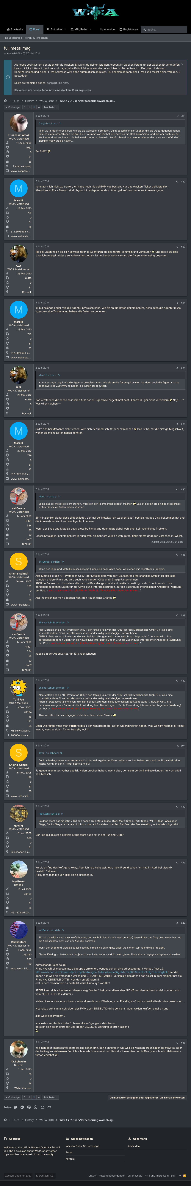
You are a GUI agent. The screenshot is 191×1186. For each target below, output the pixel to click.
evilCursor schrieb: (49, 561)
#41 (183, 745)
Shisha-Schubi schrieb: (52, 622)
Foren (69, 1152)
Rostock (27, 292)
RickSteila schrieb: (49, 813)
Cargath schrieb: (48, 123)
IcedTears (18, 881)
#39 (183, 615)
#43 (183, 862)
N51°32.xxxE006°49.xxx (25, 912)
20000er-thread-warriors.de (27, 735)
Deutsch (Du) (46, 1175)
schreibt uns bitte (57, 82)
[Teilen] (177, 116)
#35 (183, 368)
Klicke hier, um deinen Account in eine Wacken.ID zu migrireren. (53, 90)
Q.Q (18, 265)
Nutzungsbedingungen (111, 1175)
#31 (183, 116)
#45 (183, 1042)
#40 (183, 680)
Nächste (49, 107)
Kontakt (70, 1158)
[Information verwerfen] (182, 65)
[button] (65, 29)
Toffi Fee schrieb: (49, 752)
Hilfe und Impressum (157, 1175)
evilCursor (18, 508)
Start (173, 1175)
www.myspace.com (22, 170)
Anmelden (134, 1146)
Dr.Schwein (18, 1061)
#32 (183, 181)
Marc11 (18, 200)
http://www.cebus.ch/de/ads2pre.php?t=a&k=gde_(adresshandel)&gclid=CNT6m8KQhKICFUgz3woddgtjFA (101, 972)
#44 (183, 923)
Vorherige (14, 107)
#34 (183, 302)
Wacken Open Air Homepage (82, 1146)
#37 (183, 489)
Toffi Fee (18, 699)
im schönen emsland (23, 851)
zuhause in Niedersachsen (26, 968)
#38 (183, 554)
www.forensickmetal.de (24, 604)
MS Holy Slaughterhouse (25, 730)
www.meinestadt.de (22, 236)
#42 (183, 806)
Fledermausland (22, 166)
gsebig (18, 825)
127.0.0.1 (27, 544)
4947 (29, 539)
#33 (183, 246)
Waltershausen (23, 1088)
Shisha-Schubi (18, 573)
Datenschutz (135, 1175)
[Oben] (180, 1175)
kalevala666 (14, 53)
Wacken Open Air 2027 (18, 1175)
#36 (183, 424)
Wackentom (18, 942)
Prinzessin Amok (18, 135)
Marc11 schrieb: (48, 375)
